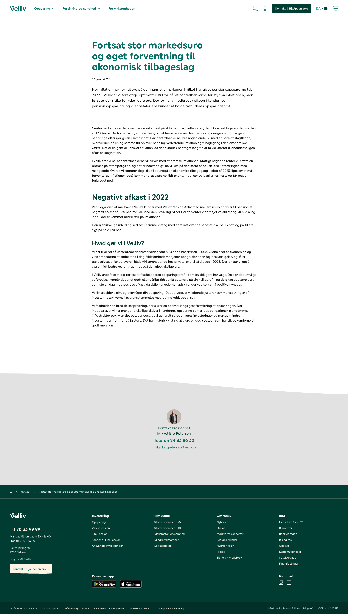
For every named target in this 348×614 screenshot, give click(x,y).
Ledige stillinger (227, 539)
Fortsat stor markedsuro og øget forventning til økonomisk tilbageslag (78, 491)
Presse (221, 551)
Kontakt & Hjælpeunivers (291, 8)
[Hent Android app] (104, 584)
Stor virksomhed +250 (168, 522)
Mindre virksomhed (166, 539)
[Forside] (11, 492)
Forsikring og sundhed (79, 8)
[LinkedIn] (289, 582)
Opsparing (42, 8)
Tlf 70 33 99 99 (25, 529)
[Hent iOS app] (131, 584)
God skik (284, 545)
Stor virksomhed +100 (168, 528)
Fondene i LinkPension (106, 539)
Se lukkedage (287, 557)
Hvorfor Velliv (225, 545)
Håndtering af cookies (77, 608)
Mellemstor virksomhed (169, 533)
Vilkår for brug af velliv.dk (24, 608)
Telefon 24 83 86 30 (174, 440)
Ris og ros (285, 539)
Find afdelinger (288, 563)
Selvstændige (163, 545)
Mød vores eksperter (230, 533)
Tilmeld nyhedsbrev (229, 557)
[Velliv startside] (18, 8)
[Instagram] (281, 582)
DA (318, 8)
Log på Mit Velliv (20, 559)
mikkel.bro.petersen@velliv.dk (174, 447)
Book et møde (288, 533)
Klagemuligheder (290, 551)
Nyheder (25, 491)
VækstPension (101, 528)
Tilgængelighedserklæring (169, 608)
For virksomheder (121, 8)
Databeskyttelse (51, 608)
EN (326, 8)
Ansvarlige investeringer (107, 545)
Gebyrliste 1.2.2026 (291, 522)
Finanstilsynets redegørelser (109, 608)
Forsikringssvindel (140, 608)
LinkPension (99, 533)
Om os (221, 528)
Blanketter (285, 528)
